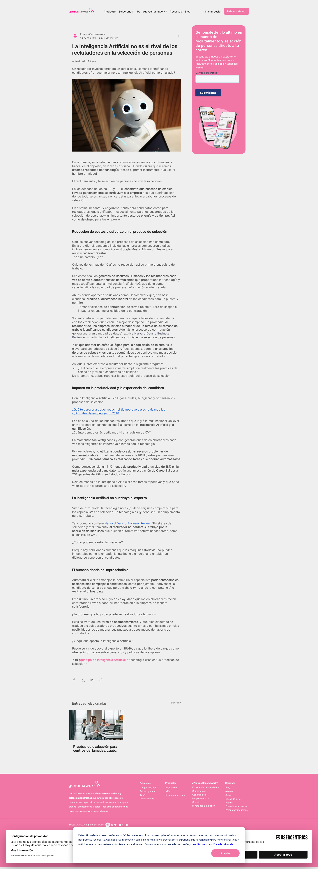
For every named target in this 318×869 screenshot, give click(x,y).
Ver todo (176, 702)
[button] (109, 11)
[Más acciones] (178, 36)
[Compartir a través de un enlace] (101, 680)
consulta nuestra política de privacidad (212, 844)
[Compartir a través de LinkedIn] (92, 680)
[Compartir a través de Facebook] (74, 680)
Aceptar (225, 853)
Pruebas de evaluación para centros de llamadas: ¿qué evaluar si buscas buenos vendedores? (95, 748)
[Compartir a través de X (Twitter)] (83, 680)
